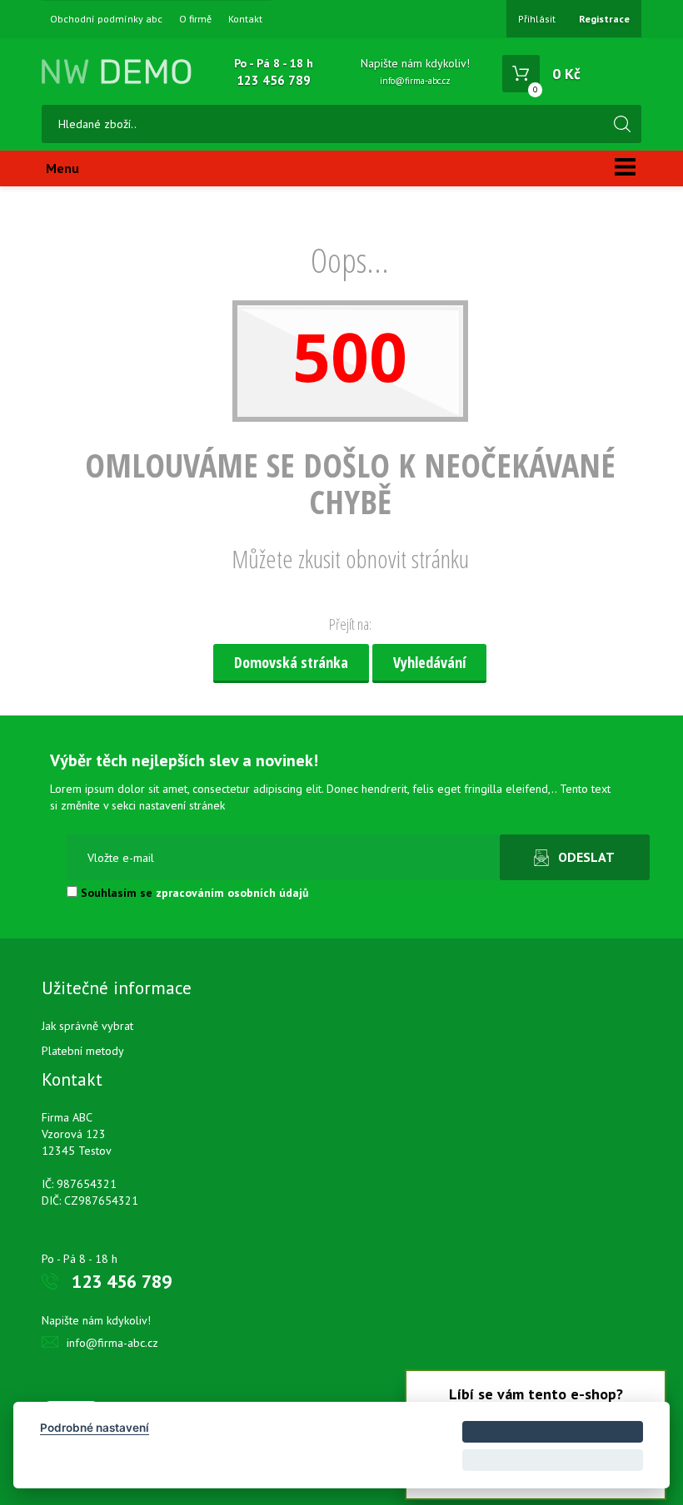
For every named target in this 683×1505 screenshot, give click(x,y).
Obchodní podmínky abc (106, 19)
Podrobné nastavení (94, 1427)
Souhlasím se (193, 892)
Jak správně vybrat (87, 1025)
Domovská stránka (291, 662)
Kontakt (245, 19)
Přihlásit (537, 18)
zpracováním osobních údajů (232, 892)
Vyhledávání (429, 662)
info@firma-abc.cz (415, 81)
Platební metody (83, 1050)
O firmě (195, 19)
